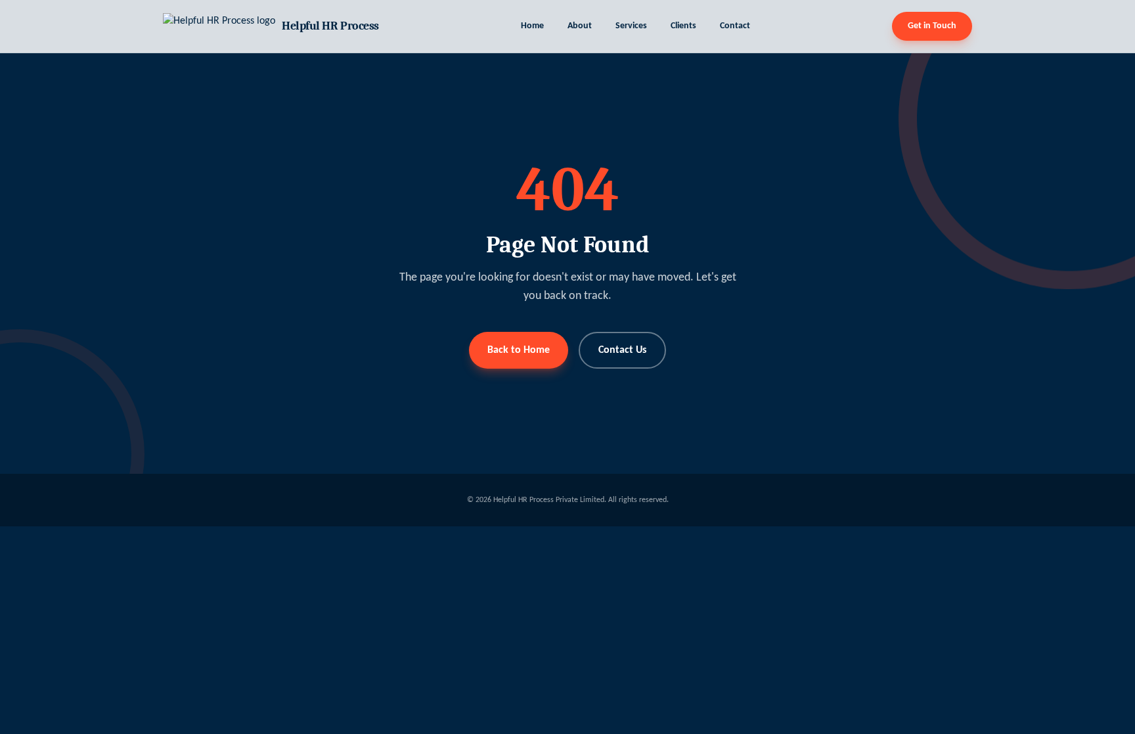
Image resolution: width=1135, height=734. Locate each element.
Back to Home (518, 350)
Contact (735, 26)
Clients (683, 26)
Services (631, 26)
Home (532, 26)
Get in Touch (932, 26)
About (580, 26)
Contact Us (622, 350)
